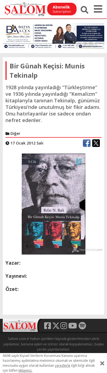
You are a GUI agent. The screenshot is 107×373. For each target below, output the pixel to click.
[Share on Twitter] (96, 143)
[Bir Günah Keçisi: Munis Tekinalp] (53, 204)
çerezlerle (62, 365)
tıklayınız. (25, 370)
